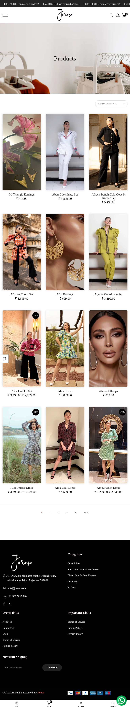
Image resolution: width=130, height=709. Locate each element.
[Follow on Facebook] (4, 604)
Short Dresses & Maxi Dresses (84, 569)
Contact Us (8, 628)
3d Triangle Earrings (21, 194)
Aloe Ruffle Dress (21, 487)
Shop (5, 633)
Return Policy (75, 628)
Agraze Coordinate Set (108, 294)
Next (86, 512)
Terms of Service (11, 640)
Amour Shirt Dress (108, 487)
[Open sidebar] (4, 358)
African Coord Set (21, 294)
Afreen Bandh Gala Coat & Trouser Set (108, 196)
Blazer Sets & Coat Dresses (82, 575)
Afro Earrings (65, 294)
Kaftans (72, 587)
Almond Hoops (108, 391)
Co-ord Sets (74, 563)
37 (76, 512)
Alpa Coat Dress (65, 487)
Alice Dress (65, 391)
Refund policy (10, 645)
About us (7, 621)
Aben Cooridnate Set (65, 194)
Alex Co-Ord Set (21, 391)
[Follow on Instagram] (10, 604)
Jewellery (73, 581)
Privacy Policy (75, 633)
